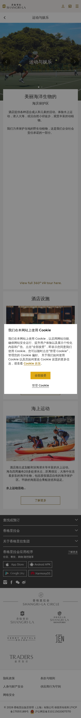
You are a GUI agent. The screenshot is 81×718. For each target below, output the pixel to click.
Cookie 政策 (32, 363)
